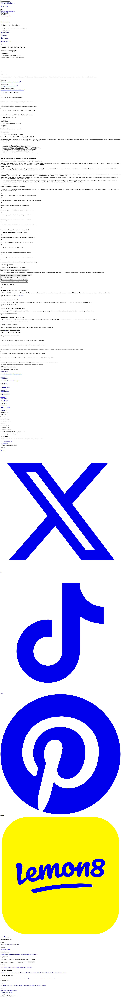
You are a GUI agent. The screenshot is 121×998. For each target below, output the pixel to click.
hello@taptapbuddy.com (7, 441)
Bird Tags (19, 967)
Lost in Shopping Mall (52, 978)
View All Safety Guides (15, 330)
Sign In (2, 6)
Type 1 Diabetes (20, 972)
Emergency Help (5, 36)
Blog (14, 3)
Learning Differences (5, 42)
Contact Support (43, 985)
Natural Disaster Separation (42, 978)
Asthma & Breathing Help (39, 972)
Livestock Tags (29, 967)
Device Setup (15, 985)
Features (4, 3)
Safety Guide (16, 944)
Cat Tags (11, 967)
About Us (2, 949)
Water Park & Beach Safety (21, 978)
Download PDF (12, 72)
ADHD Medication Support (50, 972)
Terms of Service (9, 990)
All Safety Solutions (5, 954)
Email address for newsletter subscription (9, 962)
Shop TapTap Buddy (5, 330)
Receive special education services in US (9, 86)
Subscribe (31, 962)
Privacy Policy (3, 990)
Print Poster (5, 72)
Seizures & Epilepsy (13, 972)
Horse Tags (15, 967)
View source (20, 295)
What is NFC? (10, 985)
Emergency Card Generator (23, 985)
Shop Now (5, 6)
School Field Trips (12, 978)
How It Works (3, 944)
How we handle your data (7, 992)
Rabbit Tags (23, 967)
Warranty (15, 990)
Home (2, 3)
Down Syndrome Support (61, 972)
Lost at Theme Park (4, 978)
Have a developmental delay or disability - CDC (10, 81)
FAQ (6, 985)
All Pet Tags (3, 967)
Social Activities (4, 39)
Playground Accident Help (32, 978)
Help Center (3, 985)
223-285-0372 (5, 443)
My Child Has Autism (5, 972)
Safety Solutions (9, 3)
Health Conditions (5, 33)
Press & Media (7, 949)
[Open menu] (2, 10)
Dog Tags (7, 967)
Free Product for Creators (34, 985)
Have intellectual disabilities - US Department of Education (12, 90)
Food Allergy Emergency (29, 972)
